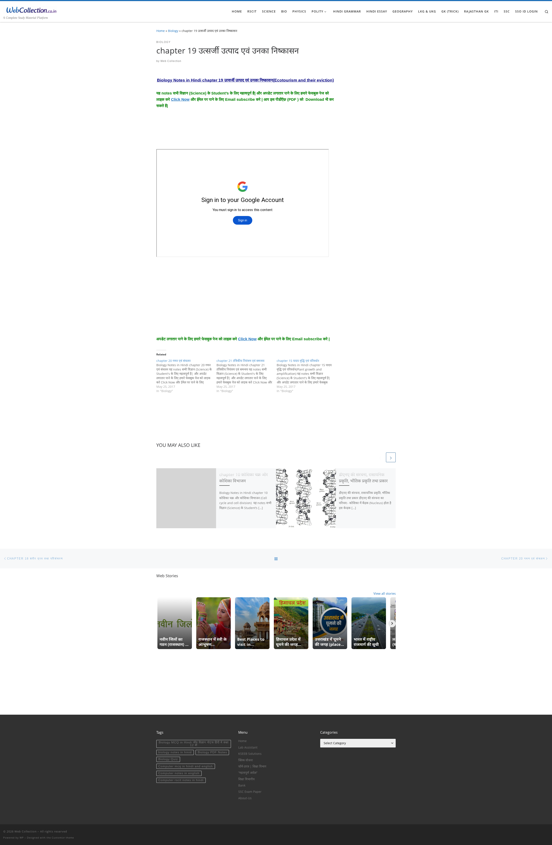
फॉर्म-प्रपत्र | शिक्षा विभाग (252, 766)
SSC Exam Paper (250, 792)
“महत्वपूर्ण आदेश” (247, 773)
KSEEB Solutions (250, 754)
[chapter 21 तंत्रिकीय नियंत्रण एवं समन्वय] (246, 376)
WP (22, 837)
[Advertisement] (190, 131)
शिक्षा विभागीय (246, 779)
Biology (173, 31)
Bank (241, 785)
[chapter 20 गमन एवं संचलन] (186, 376)
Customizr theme (63, 837)
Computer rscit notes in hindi (181, 780)
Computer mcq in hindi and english (185, 766)
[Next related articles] (391, 457)
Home (160, 31)
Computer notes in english (178, 773)
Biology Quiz (168, 759)
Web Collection (170, 61)
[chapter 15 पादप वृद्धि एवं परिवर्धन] (307, 376)
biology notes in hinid (175, 752)
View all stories (384, 593)
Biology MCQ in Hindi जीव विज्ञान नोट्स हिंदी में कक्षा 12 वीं (194, 744)
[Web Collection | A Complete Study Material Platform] (30, 9)
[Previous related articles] (380, 457)
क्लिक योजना (245, 760)
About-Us (245, 798)
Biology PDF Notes (212, 752)
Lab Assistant (247, 747)
